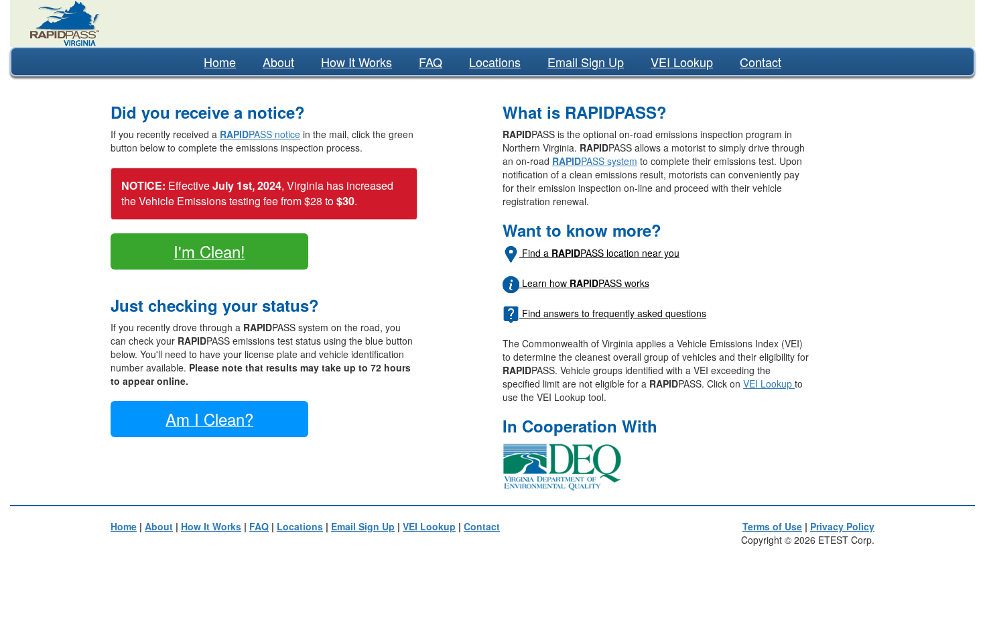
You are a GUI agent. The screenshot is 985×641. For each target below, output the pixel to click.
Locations (495, 61)
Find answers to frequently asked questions (612, 313)
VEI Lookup (682, 61)
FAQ (430, 61)
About (278, 61)
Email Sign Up (585, 61)
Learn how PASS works (584, 283)
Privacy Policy (842, 526)
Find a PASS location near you (599, 252)
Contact (760, 61)
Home (220, 61)
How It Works (356, 61)
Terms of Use (772, 526)
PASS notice (260, 134)
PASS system (594, 161)
